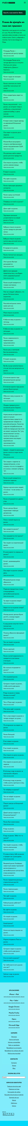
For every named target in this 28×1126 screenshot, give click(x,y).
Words (14, 1100)
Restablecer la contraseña (14, 1048)
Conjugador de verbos (14, 1092)
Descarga (22, 996)
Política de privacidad (14, 1053)
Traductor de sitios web (14, 1086)
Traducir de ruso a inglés (8, 55)
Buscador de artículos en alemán (14, 1095)
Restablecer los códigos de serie (14, 1051)
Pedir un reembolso (14, 1045)
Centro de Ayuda (7, 996)
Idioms (14, 1106)
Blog (14, 1068)
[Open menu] (25, 2)
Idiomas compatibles (14, 1042)
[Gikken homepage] (8, 1114)
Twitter (14, 1066)
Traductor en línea (14, 1089)
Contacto (14, 1063)
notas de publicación (15, 996)
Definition (14, 1103)
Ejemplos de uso (14, 1097)
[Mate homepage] (8, 2)
